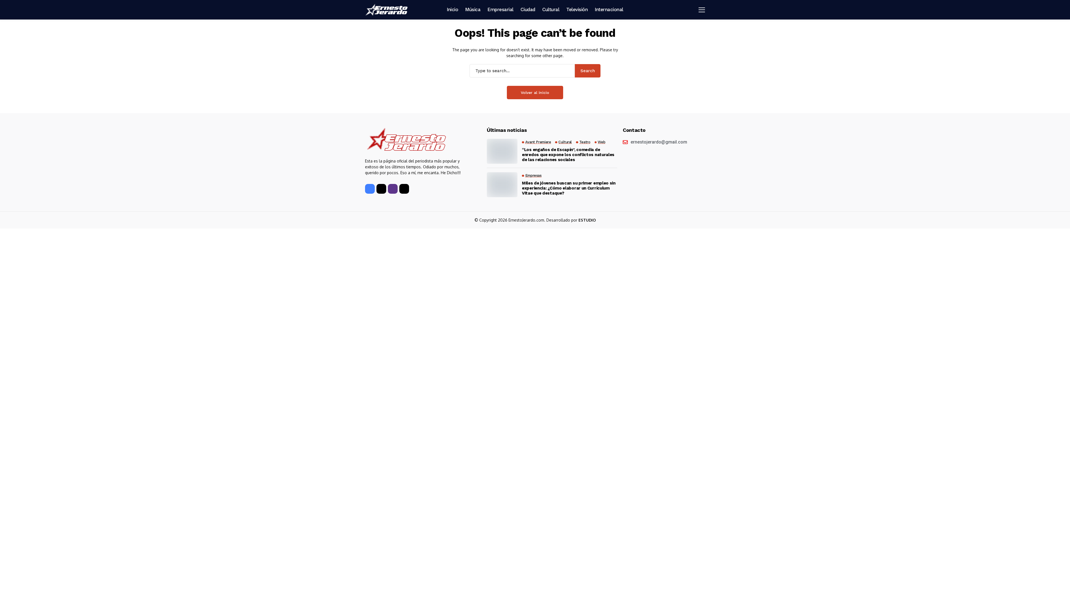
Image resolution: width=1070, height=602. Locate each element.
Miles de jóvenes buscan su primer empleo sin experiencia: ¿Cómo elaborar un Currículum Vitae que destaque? (569, 188)
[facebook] (370, 189)
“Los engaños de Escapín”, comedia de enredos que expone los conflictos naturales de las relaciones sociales (568, 154)
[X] (381, 189)
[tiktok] (404, 189)
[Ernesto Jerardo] (387, 10)
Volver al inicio (535, 92)
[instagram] (393, 189)
